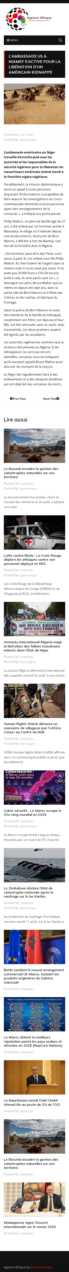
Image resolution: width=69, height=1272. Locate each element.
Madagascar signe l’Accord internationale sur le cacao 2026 (30, 1224)
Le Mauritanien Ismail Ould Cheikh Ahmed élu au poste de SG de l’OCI (32, 1102)
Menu (13, 40)
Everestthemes (41, 1267)
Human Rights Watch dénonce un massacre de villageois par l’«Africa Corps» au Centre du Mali (32, 728)
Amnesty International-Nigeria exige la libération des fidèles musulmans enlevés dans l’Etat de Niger (33, 646)
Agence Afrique (28, 139)
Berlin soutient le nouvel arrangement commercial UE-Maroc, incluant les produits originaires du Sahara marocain (34, 976)
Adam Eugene (27, 662)
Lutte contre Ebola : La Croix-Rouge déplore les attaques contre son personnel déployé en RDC (32, 559)
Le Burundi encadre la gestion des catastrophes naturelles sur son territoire (31, 473)
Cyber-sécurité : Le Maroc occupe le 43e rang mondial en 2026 (32, 812)
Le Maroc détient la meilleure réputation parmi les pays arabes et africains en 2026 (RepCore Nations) (33, 1041)
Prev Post (19, 399)
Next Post (50, 399)
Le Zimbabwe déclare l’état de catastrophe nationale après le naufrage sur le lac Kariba (28, 892)
